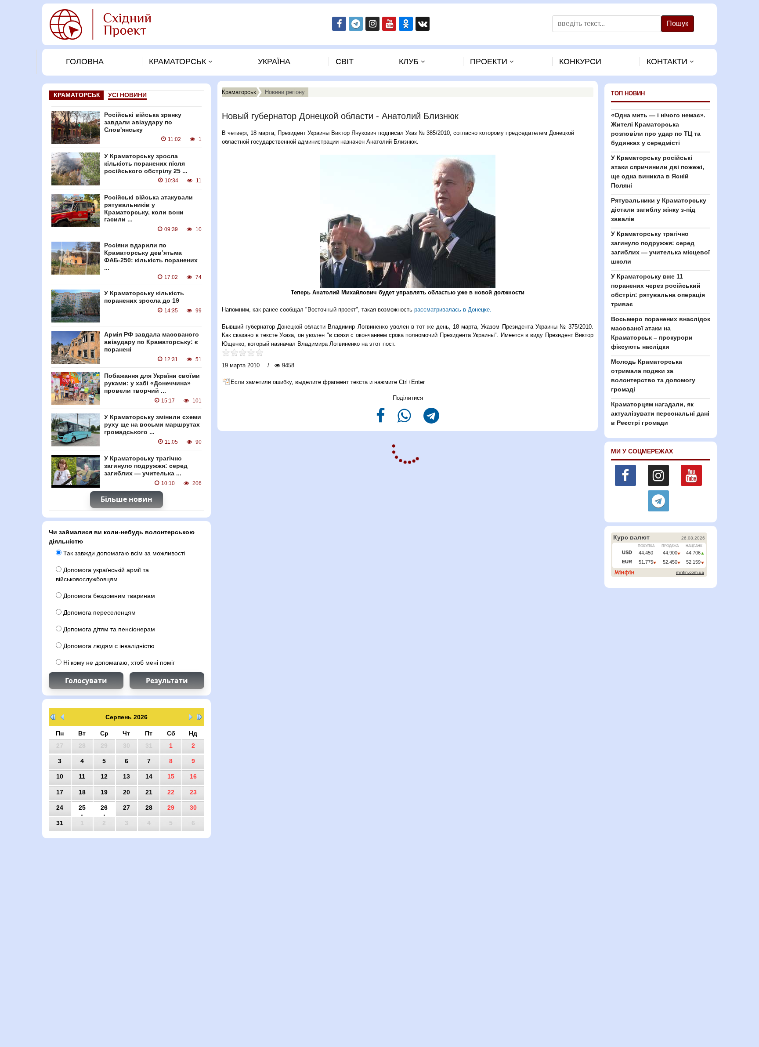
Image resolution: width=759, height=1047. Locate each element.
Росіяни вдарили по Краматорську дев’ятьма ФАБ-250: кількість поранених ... (151, 256)
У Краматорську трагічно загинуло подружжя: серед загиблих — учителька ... (146, 466)
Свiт (345, 61)
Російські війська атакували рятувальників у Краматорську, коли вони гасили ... (148, 208)
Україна (274, 61)
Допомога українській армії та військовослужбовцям (102, 574)
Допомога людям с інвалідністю (108, 645)
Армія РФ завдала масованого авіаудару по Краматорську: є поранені (151, 342)
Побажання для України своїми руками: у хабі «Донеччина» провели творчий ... (152, 383)
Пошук (677, 23)
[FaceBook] (381, 419)
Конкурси (580, 61)
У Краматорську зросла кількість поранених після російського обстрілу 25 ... (146, 163)
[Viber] (405, 419)
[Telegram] (431, 419)
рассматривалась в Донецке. (453, 309)
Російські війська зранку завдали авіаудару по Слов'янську (142, 122)
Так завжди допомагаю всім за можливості (123, 553)
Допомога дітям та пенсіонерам (108, 629)
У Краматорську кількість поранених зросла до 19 (144, 297)
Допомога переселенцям (98, 612)
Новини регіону (285, 92)
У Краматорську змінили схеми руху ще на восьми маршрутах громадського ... (152, 424)
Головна (85, 61)
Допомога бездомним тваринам (108, 595)
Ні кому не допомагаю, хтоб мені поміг (118, 662)
